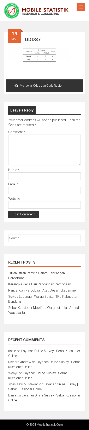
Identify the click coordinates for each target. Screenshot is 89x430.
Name (13, 170)
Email (13, 184)
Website (14, 199)
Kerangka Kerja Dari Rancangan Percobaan (39, 284)
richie (12, 351)
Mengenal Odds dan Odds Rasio (41, 85)
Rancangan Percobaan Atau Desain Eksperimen (42, 290)
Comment (16, 132)
